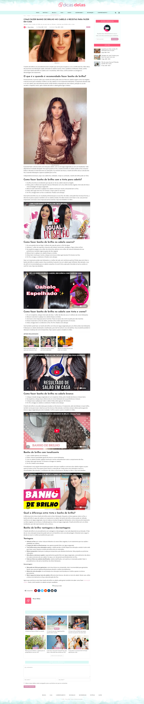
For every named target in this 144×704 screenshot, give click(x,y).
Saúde (69, 12)
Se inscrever (115, 39)
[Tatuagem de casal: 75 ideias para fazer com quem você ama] (97, 57)
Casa (62, 12)
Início (37, 12)
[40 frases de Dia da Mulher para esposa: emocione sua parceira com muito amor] (78, 623)
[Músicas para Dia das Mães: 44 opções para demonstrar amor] (31, 341)
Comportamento (102, 12)
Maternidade (79, 12)
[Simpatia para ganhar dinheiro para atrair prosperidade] (48, 341)
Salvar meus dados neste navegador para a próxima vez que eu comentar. (46, 683)
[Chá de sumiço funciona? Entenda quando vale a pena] (97, 64)
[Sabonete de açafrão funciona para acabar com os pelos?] (65, 341)
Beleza (54, 12)
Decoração (90, 12)
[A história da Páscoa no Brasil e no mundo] (35, 623)
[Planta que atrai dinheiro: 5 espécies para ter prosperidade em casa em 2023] (35, 642)
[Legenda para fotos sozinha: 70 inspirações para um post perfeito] (97, 50)
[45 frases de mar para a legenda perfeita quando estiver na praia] (57, 623)
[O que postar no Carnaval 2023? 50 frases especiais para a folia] (78, 642)
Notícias (45, 12)
